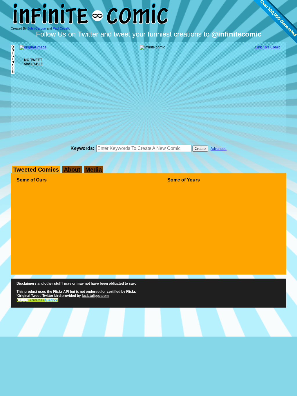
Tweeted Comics (36, 169)
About (72, 169)
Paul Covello (61, 28)
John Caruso (37, 28)
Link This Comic (267, 47)
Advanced (219, 149)
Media (93, 169)
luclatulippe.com (95, 296)
